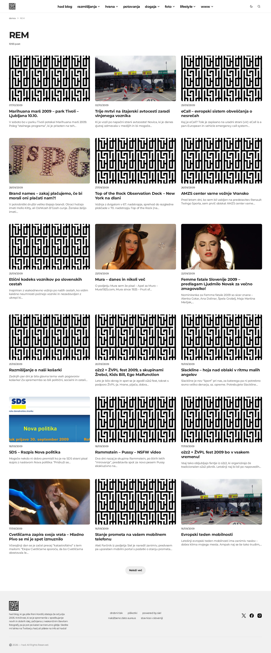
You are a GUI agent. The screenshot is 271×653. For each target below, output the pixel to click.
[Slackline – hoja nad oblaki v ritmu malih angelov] (221, 337)
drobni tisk (116, 613)
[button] (251, 6)
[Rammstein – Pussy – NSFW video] (135, 419)
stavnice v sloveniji (152, 618)
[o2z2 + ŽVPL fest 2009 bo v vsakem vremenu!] (221, 419)
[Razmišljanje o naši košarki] (49, 337)
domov (12, 18)
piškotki (132, 613)
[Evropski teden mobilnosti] (221, 502)
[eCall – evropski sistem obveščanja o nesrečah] (221, 78)
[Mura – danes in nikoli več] (135, 246)
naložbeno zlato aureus (122, 618)
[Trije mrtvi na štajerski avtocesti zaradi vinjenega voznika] (135, 78)
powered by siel (151, 613)
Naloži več (135, 570)
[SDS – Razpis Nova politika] (49, 419)
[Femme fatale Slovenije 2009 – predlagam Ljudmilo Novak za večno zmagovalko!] (221, 246)
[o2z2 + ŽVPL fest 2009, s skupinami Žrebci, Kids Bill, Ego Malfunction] (135, 337)
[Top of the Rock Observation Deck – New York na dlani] (135, 161)
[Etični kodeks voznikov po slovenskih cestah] (49, 246)
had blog (14, 614)
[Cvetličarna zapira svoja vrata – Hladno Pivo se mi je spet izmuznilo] (49, 502)
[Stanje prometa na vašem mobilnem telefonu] (135, 502)
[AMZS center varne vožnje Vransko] (221, 161)
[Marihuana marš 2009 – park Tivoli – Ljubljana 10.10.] (49, 78)
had (35, 628)
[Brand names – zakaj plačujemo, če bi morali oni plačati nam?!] (49, 161)
